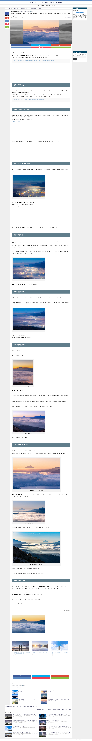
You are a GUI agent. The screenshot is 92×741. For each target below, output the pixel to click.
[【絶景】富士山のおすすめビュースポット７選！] (41, 646)
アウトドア (53, 5)
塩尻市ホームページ (16, 121)
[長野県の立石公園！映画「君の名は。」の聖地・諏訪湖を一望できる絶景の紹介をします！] (21, 646)
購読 (75, 58)
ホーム (38, 5)
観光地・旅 (48, 5)
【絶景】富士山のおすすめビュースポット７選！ (40, 652)
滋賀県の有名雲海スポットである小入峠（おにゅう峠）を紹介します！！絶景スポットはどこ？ (53, 709)
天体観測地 (42, 5)
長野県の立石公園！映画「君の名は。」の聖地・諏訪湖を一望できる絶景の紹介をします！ (30, 99)
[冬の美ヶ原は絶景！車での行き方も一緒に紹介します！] (60, 646)
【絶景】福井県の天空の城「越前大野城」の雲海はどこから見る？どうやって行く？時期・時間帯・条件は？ (34, 60)
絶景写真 (22, 11)
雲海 (31, 11)
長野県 (18, 11)
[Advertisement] (26, 74)
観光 (25, 11)
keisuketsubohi (69, 17)
